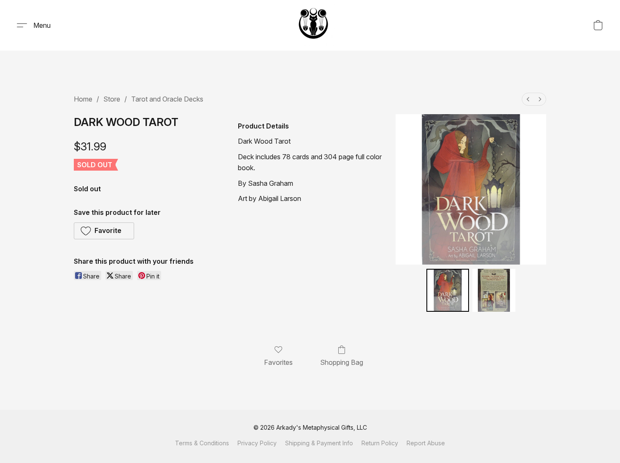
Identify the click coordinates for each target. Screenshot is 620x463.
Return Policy (379, 443)
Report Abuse (426, 443)
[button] (313, 25)
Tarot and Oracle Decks (167, 99)
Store (111, 99)
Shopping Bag (341, 362)
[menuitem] (528, 99)
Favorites (278, 362)
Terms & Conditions (202, 443)
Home (83, 99)
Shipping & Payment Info (319, 443)
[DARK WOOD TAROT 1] (493, 290)
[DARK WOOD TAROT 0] (447, 290)
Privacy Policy (257, 443)
